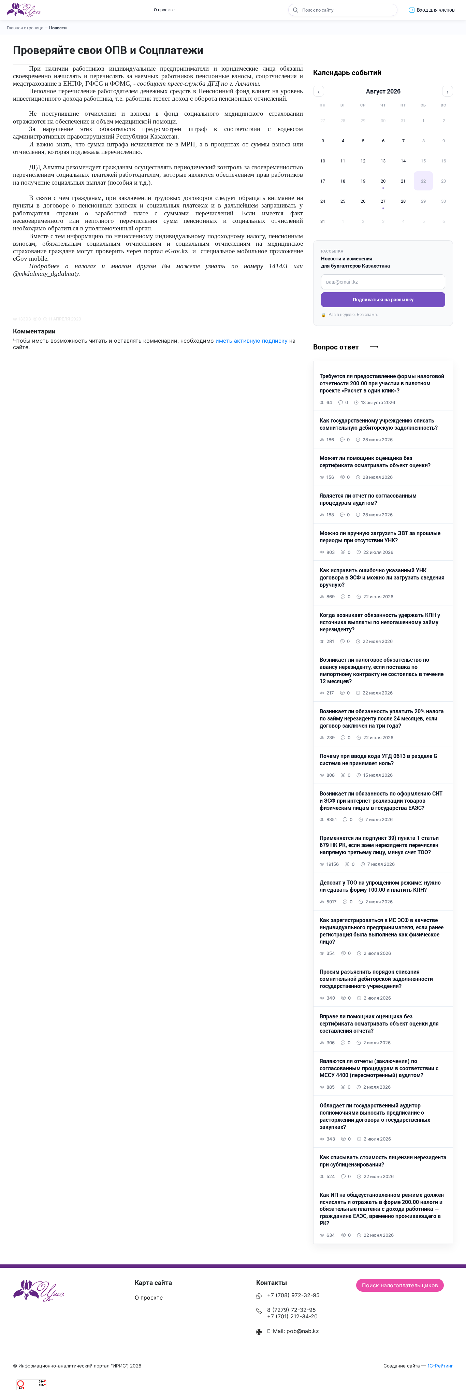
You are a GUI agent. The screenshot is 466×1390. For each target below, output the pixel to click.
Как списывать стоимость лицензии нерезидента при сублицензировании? (383, 1161)
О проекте (164, 9)
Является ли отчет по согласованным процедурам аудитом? (368, 499)
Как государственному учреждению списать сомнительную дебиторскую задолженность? (379, 424)
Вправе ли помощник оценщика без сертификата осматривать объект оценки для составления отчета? (379, 1023)
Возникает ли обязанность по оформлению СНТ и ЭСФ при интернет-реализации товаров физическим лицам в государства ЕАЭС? (381, 800)
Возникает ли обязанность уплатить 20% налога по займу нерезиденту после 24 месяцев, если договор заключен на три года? (382, 718)
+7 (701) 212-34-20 (292, 1316)
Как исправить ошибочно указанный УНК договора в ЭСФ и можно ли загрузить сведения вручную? (382, 577)
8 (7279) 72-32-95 (291, 1309)
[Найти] (295, 10)
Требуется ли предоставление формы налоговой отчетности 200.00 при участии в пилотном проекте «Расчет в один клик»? (382, 383)
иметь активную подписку (252, 340)
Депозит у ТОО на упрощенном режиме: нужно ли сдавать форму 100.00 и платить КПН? (380, 886)
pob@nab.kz (303, 1331)
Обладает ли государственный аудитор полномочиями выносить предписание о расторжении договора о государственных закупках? (375, 1116)
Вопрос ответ (336, 347)
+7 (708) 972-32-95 (293, 1295)
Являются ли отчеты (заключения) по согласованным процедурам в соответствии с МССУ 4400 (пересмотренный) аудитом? (379, 1068)
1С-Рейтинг (440, 1365)
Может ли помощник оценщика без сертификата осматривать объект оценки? (375, 462)
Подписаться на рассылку (383, 299)
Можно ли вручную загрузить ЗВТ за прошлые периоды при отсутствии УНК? (380, 537)
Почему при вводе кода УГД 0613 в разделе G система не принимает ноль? (378, 759)
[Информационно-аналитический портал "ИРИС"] (24, 10)
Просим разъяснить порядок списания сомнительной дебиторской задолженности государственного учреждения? (376, 978)
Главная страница (27, 28)
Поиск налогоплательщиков (400, 1285)
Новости (58, 28)
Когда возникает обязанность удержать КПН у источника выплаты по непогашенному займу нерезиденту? (380, 622)
